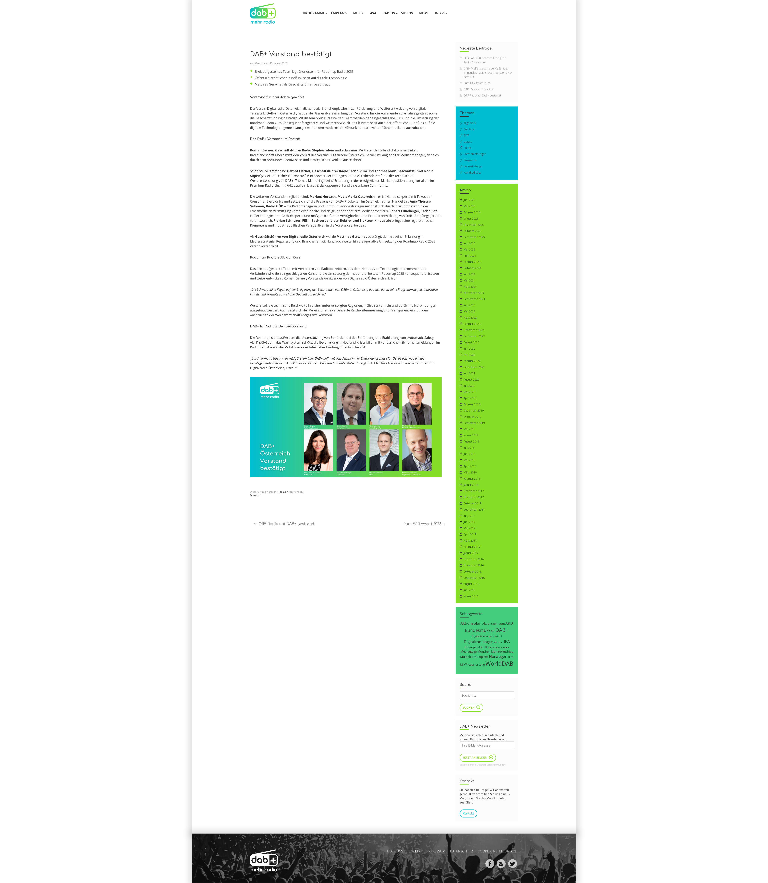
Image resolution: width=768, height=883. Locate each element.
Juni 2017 (469, 522)
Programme (314, 13)
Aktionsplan (471, 623)
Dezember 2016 (474, 559)
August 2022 (471, 342)
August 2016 (471, 584)
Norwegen (498, 656)
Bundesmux (477, 630)
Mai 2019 (469, 429)
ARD (509, 623)
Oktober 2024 (472, 268)
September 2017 (474, 509)
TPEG (510, 657)
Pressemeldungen (475, 154)
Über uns (395, 851)
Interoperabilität (476, 647)
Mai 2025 (469, 249)
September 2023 (474, 299)
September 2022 (474, 336)
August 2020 (471, 379)
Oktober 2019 (472, 417)
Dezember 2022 (474, 330)
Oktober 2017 (472, 503)
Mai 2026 (469, 206)
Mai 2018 (469, 460)
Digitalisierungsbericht (486, 636)
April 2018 (470, 466)
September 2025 (474, 237)
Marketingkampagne (498, 647)
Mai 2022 (469, 355)
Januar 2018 (471, 485)
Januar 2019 (471, 435)
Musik (358, 13)
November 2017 (474, 497)
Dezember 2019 (474, 410)
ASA (373, 13)
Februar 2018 (472, 478)
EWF (466, 135)
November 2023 (474, 293)
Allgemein (282, 491)
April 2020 (470, 398)
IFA (507, 641)
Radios (389, 13)
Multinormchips (502, 651)
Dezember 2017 (474, 491)
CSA (492, 631)
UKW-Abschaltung (472, 664)
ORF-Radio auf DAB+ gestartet (284, 524)
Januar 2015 (471, 596)
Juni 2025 (469, 243)
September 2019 (474, 423)
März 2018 (470, 472)
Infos (440, 13)
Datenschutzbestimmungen (491, 764)
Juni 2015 (469, 590)
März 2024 (470, 286)
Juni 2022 (469, 348)
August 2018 (471, 441)
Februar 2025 (472, 262)
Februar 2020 (472, 404)
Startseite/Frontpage (267, 13)
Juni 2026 (469, 200)
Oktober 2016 (472, 571)
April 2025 (470, 256)
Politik (467, 148)
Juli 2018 (469, 447)
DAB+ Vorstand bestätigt (479, 89)
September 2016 (474, 578)
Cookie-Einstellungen (497, 851)
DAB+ (502, 629)
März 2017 (470, 540)
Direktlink (255, 495)
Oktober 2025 (472, 231)
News (423, 13)
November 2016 (474, 565)
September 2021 (474, 367)
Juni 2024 (469, 274)
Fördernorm (497, 642)
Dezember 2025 (474, 225)
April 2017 (470, 534)
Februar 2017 (472, 547)
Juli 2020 (469, 386)
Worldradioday (472, 172)
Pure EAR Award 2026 (424, 524)
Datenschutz (461, 851)
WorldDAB (499, 663)
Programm (470, 160)
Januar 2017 (471, 553)
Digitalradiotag (477, 641)
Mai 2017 (469, 528)
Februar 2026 (472, 212)
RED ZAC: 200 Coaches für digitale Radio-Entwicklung (485, 60)
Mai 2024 (469, 280)
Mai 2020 (469, 392)
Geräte (468, 141)
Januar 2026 (471, 218)
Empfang (339, 13)
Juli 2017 (469, 516)
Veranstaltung (472, 166)
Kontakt (415, 851)
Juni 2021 (469, 373)
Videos (407, 13)
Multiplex (466, 657)
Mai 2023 (469, 311)
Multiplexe (481, 657)
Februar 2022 (472, 361)
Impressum (436, 851)
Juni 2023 (469, 305)
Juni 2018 (469, 454)
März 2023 (470, 317)
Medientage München (475, 651)
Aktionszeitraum (493, 623)
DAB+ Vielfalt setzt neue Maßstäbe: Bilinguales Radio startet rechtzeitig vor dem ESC (488, 73)
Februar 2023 (472, 324)
